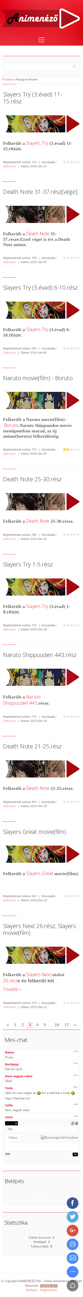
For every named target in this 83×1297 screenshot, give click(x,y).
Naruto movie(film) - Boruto (38, 378)
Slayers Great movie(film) (34, 831)
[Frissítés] (72, 1123)
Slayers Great (39, 873)
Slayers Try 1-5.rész (28, 564)
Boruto (11, 425)
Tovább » (12, 989)
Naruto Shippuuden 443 (22, 700)
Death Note (37, 234)
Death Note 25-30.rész (32, 479)
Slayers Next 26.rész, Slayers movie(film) (39, 929)
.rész (13, 981)
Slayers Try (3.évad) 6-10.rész (40, 287)
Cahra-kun (9, 166)
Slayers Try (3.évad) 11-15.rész (32, 97)
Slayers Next (38, 974)
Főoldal (7, 79)
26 (5, 981)
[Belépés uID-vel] (37, 1194)
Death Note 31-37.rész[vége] (40, 191)
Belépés (32, 1290)
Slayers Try (37, 143)
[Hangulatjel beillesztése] (76, 1123)
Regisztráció (48, 1290)
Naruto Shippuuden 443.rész (40, 655)
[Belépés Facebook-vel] (45, 1194)
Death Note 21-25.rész (32, 746)
